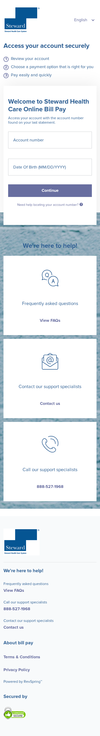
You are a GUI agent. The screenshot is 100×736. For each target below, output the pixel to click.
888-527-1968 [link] (50, 487)
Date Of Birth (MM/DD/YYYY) (39, 167)
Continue (50, 191)
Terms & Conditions (21, 657)
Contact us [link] (50, 404)
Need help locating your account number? (48, 205)
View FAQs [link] (50, 321)
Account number (28, 140)
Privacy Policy (16, 670)
